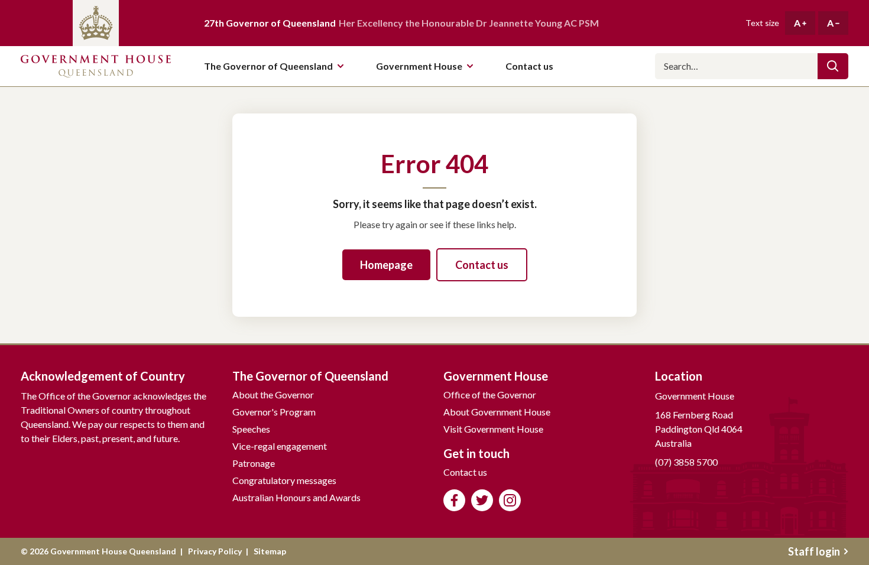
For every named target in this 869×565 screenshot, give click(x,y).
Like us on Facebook (454, 500)
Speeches (251, 428)
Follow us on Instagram (510, 500)
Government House (419, 66)
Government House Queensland (96, 66)
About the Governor (273, 394)
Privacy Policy (215, 551)
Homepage (386, 264)
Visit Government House (493, 428)
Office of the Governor (489, 394)
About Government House (496, 411)
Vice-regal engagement (279, 446)
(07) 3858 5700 (686, 461)
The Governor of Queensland (268, 66)
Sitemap (270, 551)
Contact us (481, 264)
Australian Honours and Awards (296, 497)
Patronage (253, 463)
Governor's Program (274, 411)
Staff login (814, 551)
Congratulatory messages (284, 480)
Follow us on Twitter (482, 500)
